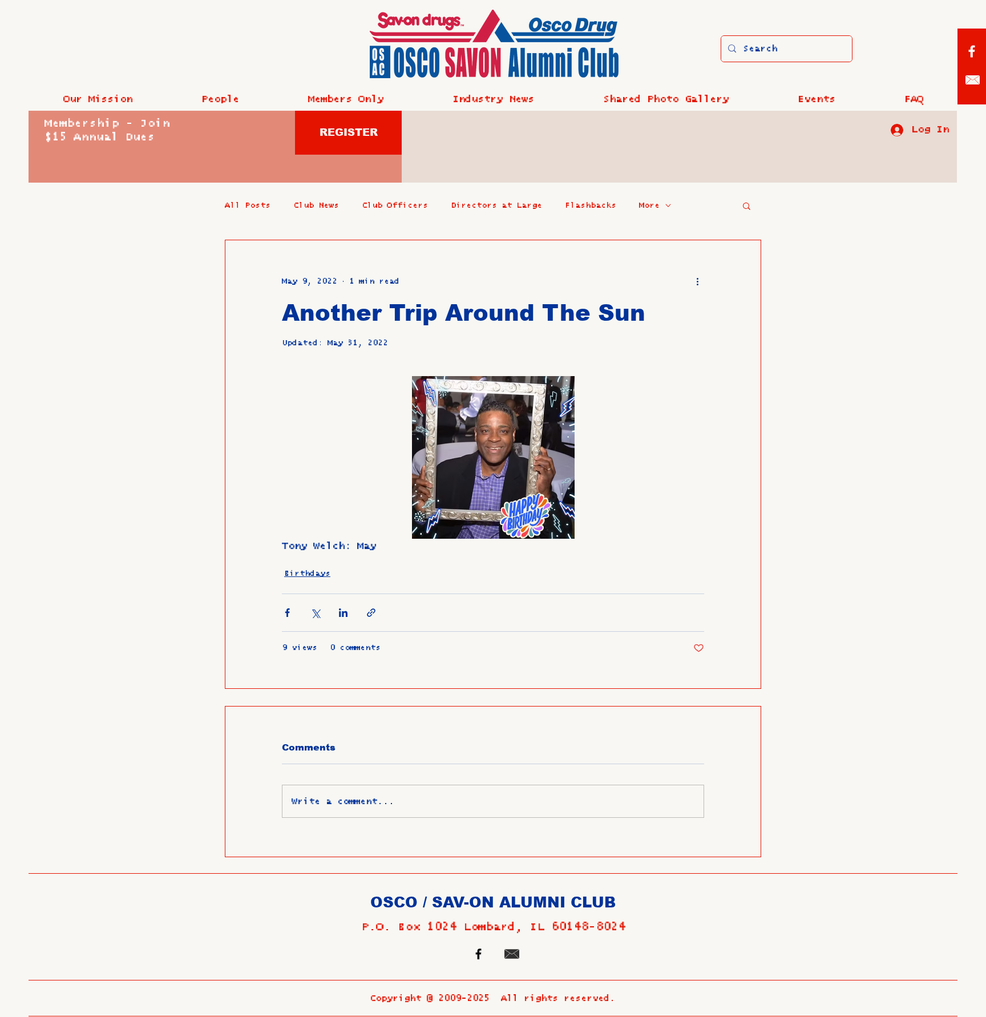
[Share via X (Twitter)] (315, 612)
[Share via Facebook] (287, 612)
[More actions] (697, 281)
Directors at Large (496, 205)
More (649, 205)
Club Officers (395, 205)
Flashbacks (590, 205)
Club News (316, 205)
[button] (220, 99)
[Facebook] (972, 51)
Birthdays (307, 574)
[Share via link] (371, 612)
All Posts (247, 205)
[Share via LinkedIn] (343, 612)
